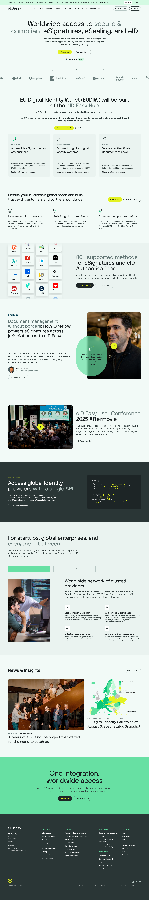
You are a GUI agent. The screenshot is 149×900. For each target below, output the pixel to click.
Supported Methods (106, 859)
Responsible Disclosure (103, 886)
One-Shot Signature (72, 843)
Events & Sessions (128, 845)
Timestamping (70, 849)
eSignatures (46, 833)
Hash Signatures (71, 846)
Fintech (101, 836)
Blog (123, 833)
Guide (101, 862)
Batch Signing (70, 840)
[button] (128, 2)
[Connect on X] (136, 882)
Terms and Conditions (133, 886)
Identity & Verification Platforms (107, 841)
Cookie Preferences (86, 886)
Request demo (47, 858)
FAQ (123, 840)
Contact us (126, 855)
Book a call (135, 9)
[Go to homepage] (23, 828)
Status (101, 869)
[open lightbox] (114, 345)
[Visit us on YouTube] (140, 882)
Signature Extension (72, 853)
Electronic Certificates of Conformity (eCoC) (108, 846)
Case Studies (126, 836)
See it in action (121, 9)
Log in (137, 2)
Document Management (108, 833)
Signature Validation (72, 856)
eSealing (45, 843)
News (124, 852)
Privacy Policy (118, 886)
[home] (14, 8)
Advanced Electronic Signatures (76, 833)
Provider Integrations (78, 8)
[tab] (29, 569)
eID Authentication (49, 836)
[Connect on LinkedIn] (133, 882)
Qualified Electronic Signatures (76, 836)
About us (125, 849)
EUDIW (44, 840)
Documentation (104, 856)
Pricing (49, 8)
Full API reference (105, 866)
